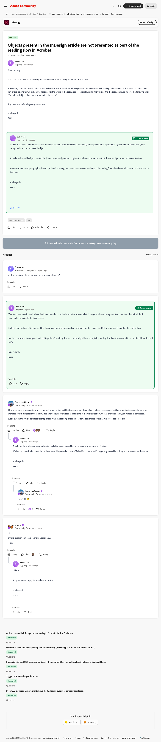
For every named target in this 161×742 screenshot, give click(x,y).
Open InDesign (147, 22)
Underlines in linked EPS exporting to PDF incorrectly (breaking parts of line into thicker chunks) (50, 647)
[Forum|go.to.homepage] (23, 5)
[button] (6, 6)
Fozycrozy (19, 267)
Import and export (16, 220)
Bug (29, 220)
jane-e (18, 525)
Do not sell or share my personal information (118, 738)
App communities (19, 14)
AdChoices (146, 738)
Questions (42, 14)
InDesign (32, 14)
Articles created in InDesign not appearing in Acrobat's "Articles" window (39, 633)
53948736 (19, 61)
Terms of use (67, 738)
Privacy (78, 738)
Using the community (51, 738)
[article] (80, 277)
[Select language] (119, 5)
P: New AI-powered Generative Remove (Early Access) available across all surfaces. (44, 690)
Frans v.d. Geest (22, 402)
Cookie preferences (90, 738)
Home (7, 14)
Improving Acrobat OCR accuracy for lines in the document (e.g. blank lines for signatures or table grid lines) (56, 662)
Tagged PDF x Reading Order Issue (22, 676)
